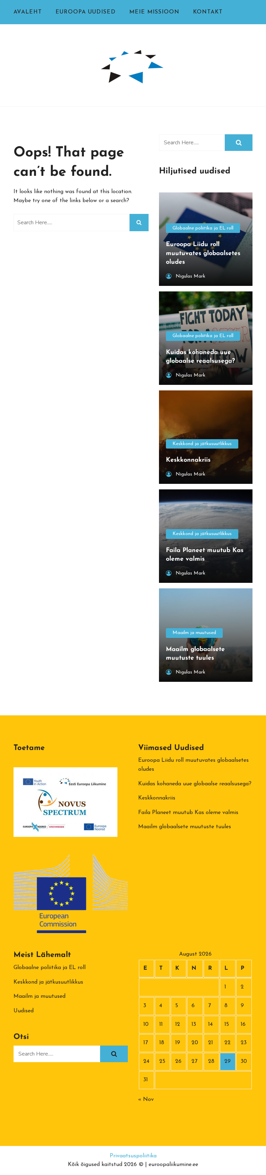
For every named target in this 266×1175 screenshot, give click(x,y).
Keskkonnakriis (156, 798)
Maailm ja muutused (194, 632)
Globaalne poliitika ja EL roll (202, 228)
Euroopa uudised (85, 12)
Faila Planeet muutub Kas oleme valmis (188, 812)
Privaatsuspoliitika (133, 1156)
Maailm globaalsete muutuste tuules (184, 827)
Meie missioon (154, 12)
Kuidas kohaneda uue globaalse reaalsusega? (194, 784)
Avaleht (28, 12)
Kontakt (208, 12)
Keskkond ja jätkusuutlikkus (202, 443)
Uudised (24, 1011)
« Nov (146, 1099)
